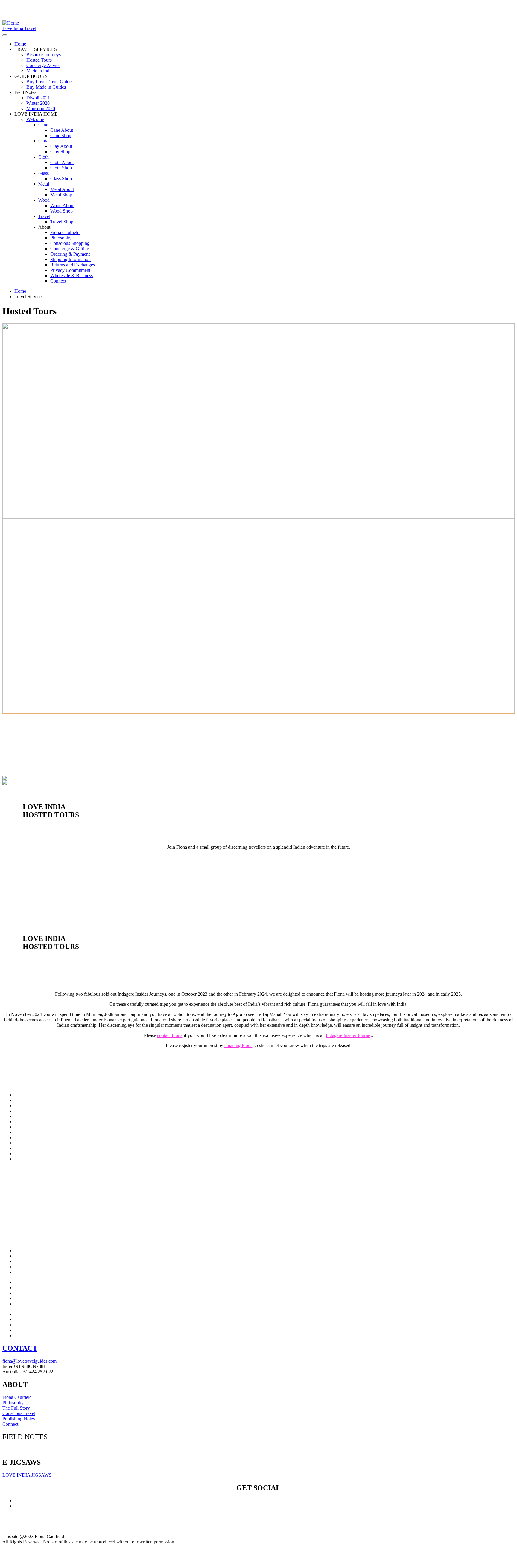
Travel (44, 216)
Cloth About (62, 162)
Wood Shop (61, 210)
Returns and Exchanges (72, 264)
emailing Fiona (238, 1045)
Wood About (62, 205)
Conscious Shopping (69, 243)
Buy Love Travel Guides (49, 81)
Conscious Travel (18, 1413)
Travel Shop (61, 221)
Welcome (35, 119)
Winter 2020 (38, 103)
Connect (58, 280)
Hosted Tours (39, 60)
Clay (42, 140)
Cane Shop (60, 135)
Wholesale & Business (71, 275)
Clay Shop (60, 151)
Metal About (62, 189)
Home (20, 43)
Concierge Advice (43, 65)
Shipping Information (70, 259)
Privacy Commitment (70, 270)
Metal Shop (61, 194)
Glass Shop (61, 178)
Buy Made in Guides (46, 87)
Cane (43, 124)
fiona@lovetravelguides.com (29, 1361)
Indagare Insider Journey (349, 1035)
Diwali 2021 (38, 97)
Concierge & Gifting (69, 248)
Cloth (43, 157)
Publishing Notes (18, 1418)
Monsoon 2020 (40, 108)
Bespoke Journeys (43, 54)
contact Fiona (170, 1035)
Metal (43, 183)
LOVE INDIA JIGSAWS (26, 1475)
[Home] (10, 22)
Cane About (61, 130)
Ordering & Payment (70, 254)
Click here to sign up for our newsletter (39, 1449)
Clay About (61, 146)
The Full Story (16, 1407)
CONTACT (19, 1348)
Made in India (39, 70)
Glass (43, 173)
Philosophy (61, 237)
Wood (44, 200)
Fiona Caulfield (65, 232)
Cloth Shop (61, 167)
